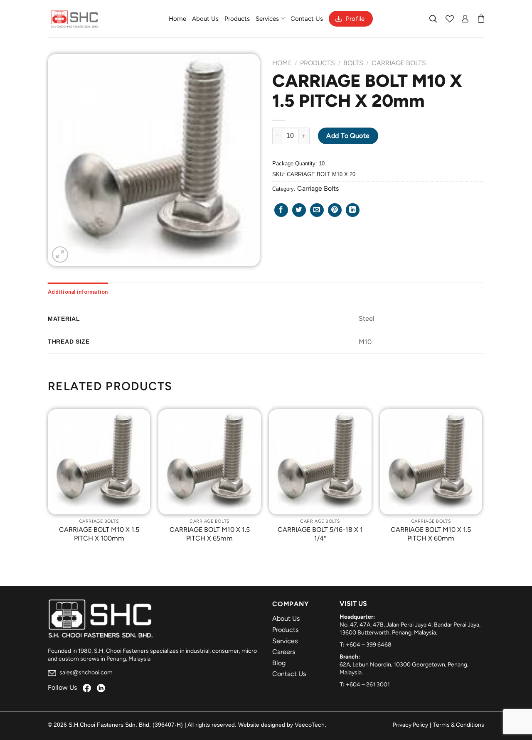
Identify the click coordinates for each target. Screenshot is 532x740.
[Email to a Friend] (317, 210)
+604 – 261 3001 (368, 684)
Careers (283, 652)
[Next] (481, 482)
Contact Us (307, 18)
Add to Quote (348, 136)
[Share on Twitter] (299, 210)
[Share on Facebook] (281, 210)
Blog (279, 663)
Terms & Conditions (458, 724)
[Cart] (481, 18)
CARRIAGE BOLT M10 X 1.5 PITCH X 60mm (431, 534)
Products (237, 18)
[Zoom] (60, 254)
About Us (205, 18)
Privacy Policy (410, 724)
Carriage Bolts (399, 63)
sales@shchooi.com (85, 672)
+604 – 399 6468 (369, 644)
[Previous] (48, 482)
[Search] (433, 19)
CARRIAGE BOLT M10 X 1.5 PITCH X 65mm (210, 534)
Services (267, 18)
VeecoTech (310, 724)
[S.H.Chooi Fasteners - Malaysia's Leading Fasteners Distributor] (75, 18)
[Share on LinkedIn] (353, 210)
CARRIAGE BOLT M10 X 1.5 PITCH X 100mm (99, 534)
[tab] (78, 292)
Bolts (353, 63)
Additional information (78, 291)
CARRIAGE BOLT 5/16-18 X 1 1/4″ (320, 534)
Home (177, 18)
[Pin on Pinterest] (335, 210)
